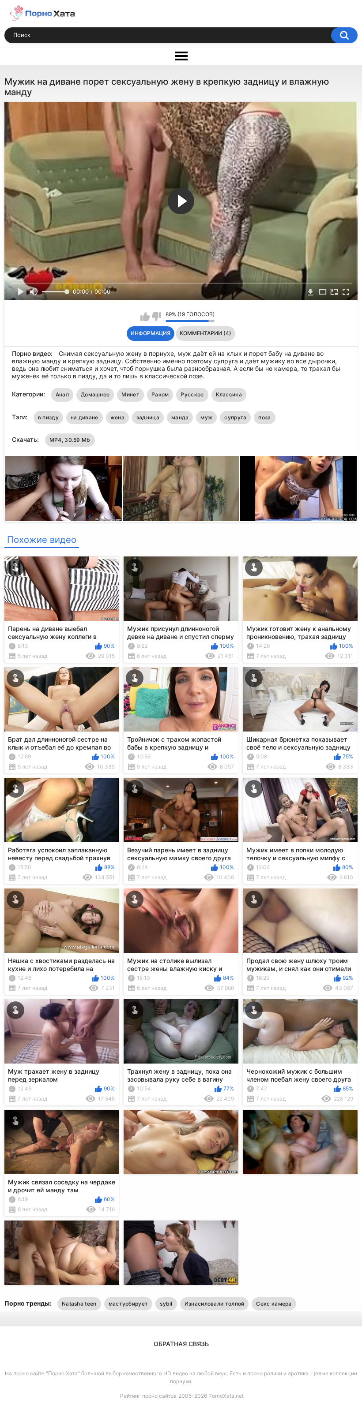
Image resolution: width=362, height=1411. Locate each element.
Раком (160, 394)
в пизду (48, 417)
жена (117, 417)
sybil (166, 1303)
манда (180, 417)
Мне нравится (145, 316)
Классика (229, 394)
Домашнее (95, 394)
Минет (130, 394)
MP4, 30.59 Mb (69, 440)
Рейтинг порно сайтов (148, 1395)
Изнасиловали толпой (215, 1303)
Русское (192, 394)
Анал (62, 394)
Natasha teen (79, 1303)
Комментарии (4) (205, 333)
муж (206, 417)
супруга (235, 417)
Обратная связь (181, 1344)
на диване (84, 417)
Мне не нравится (156, 316)
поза (264, 417)
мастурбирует (128, 1303)
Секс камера (273, 1303)
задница (147, 417)
